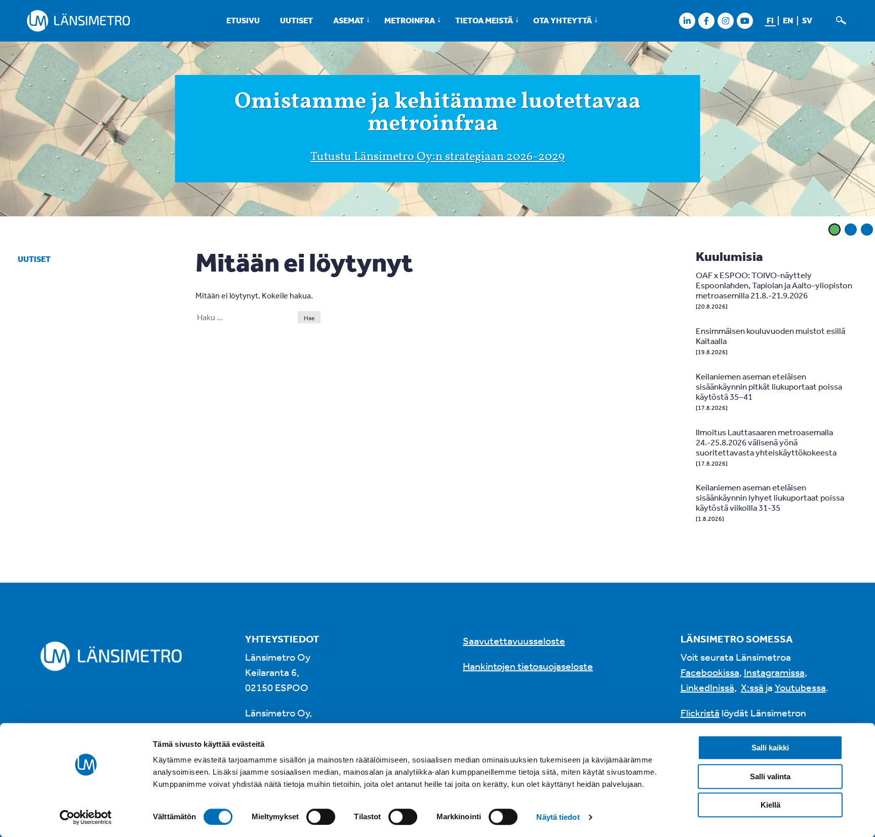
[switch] (320, 817)
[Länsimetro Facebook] (706, 20)
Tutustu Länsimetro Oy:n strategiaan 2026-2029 (437, 157)
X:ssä (752, 687)
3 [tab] (867, 229)
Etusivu (243, 20)
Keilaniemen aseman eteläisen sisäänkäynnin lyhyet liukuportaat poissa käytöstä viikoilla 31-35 (770, 497)
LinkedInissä (707, 687)
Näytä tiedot (557, 817)
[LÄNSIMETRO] (78, 20)
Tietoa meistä (484, 20)
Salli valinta (770, 776)
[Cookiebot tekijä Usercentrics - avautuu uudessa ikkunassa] (86, 817)
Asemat (348, 20)
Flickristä (700, 712)
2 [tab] (851, 229)
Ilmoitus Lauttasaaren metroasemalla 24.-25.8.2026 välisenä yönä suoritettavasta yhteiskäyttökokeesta (766, 442)
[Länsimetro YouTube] (744, 20)
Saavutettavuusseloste (514, 640)
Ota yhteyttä (562, 20)
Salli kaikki (770, 747)
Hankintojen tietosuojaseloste (528, 666)
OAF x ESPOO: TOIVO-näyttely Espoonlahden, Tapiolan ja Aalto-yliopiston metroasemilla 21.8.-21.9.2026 (774, 285)
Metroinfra (409, 20)
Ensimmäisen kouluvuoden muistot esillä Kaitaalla (770, 335)
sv (807, 20)
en (788, 20)
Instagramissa (774, 672)
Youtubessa (800, 687)
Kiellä (770, 805)
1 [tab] (834, 229)
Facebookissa (710, 672)
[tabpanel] (437, 131)
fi (770, 20)
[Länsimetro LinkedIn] (687, 20)
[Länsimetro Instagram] (725, 20)
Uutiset (296, 20)
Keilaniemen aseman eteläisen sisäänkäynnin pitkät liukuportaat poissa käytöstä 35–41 (769, 386)
